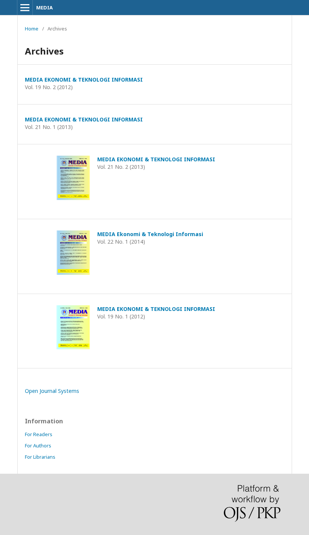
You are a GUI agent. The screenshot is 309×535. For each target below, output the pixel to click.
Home (31, 28)
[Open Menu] (24, 7)
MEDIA (44, 7)
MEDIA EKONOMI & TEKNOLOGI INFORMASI (84, 79)
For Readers (38, 434)
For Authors (38, 445)
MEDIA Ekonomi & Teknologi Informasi (150, 234)
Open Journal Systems (52, 390)
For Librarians (40, 456)
